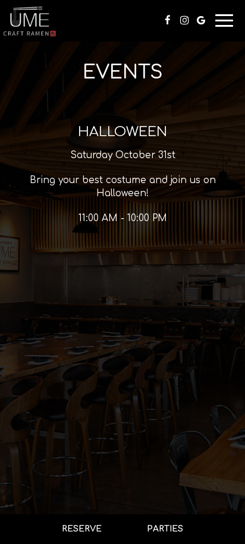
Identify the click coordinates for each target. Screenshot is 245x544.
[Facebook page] (167, 20)
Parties (165, 528)
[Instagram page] (184, 20)
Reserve (82, 528)
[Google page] (201, 20)
